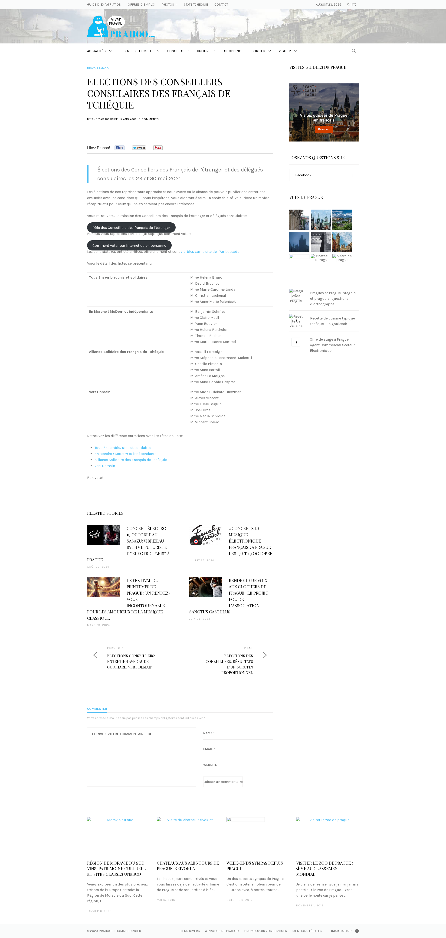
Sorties (258, 51)
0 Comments (149, 119)
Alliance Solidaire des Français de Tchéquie (131, 459)
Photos (168, 5)
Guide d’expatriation (104, 5)
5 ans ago (128, 119)
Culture (203, 51)
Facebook (303, 175)
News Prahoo (98, 68)
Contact (221, 5)
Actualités (96, 51)
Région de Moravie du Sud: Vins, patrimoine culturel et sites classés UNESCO (116, 868)
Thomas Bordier (105, 119)
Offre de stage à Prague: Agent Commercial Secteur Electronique (332, 345)
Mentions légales (307, 931)
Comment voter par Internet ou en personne (129, 245)
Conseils (175, 51)
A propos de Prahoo (222, 931)
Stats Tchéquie (196, 5)
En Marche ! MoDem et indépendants (125, 453)
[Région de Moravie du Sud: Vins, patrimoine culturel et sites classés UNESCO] (118, 836)
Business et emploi (136, 51)
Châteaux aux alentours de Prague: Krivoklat (188, 865)
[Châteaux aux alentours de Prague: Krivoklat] (188, 836)
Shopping (232, 51)
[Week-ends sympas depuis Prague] (257, 836)
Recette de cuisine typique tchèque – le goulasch (332, 321)
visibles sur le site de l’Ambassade (210, 251)
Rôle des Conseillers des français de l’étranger (131, 227)
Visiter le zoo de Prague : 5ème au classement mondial (324, 868)
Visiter (285, 51)
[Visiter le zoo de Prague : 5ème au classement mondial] (327, 836)
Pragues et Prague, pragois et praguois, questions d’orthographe (333, 298)
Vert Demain (105, 466)
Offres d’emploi (141, 5)
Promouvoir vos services (265, 931)
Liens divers (190, 931)
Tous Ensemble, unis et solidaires (123, 447)
